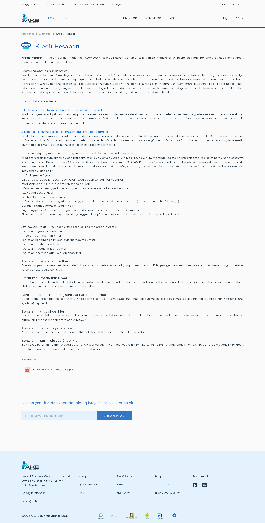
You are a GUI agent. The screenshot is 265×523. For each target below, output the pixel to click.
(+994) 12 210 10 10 (33, 493)
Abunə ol (114, 415)
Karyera (122, 484)
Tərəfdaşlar (124, 476)
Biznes (65, 18)
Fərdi (53, 18)
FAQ (171, 18)
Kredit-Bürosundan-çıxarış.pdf (53, 369)
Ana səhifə (28, 33)
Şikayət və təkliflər (88, 4)
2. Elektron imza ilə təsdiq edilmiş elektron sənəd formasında (62, 110)
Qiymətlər (153, 18)
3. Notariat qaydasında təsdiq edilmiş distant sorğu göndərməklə (65, 131)
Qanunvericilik (88, 484)
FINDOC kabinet (233, 4)
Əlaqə (116, 4)
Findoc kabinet (33, 101)
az (237, 18)
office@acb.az (31, 501)
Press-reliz (56, 4)
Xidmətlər (129, 18)
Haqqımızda (30, 4)
